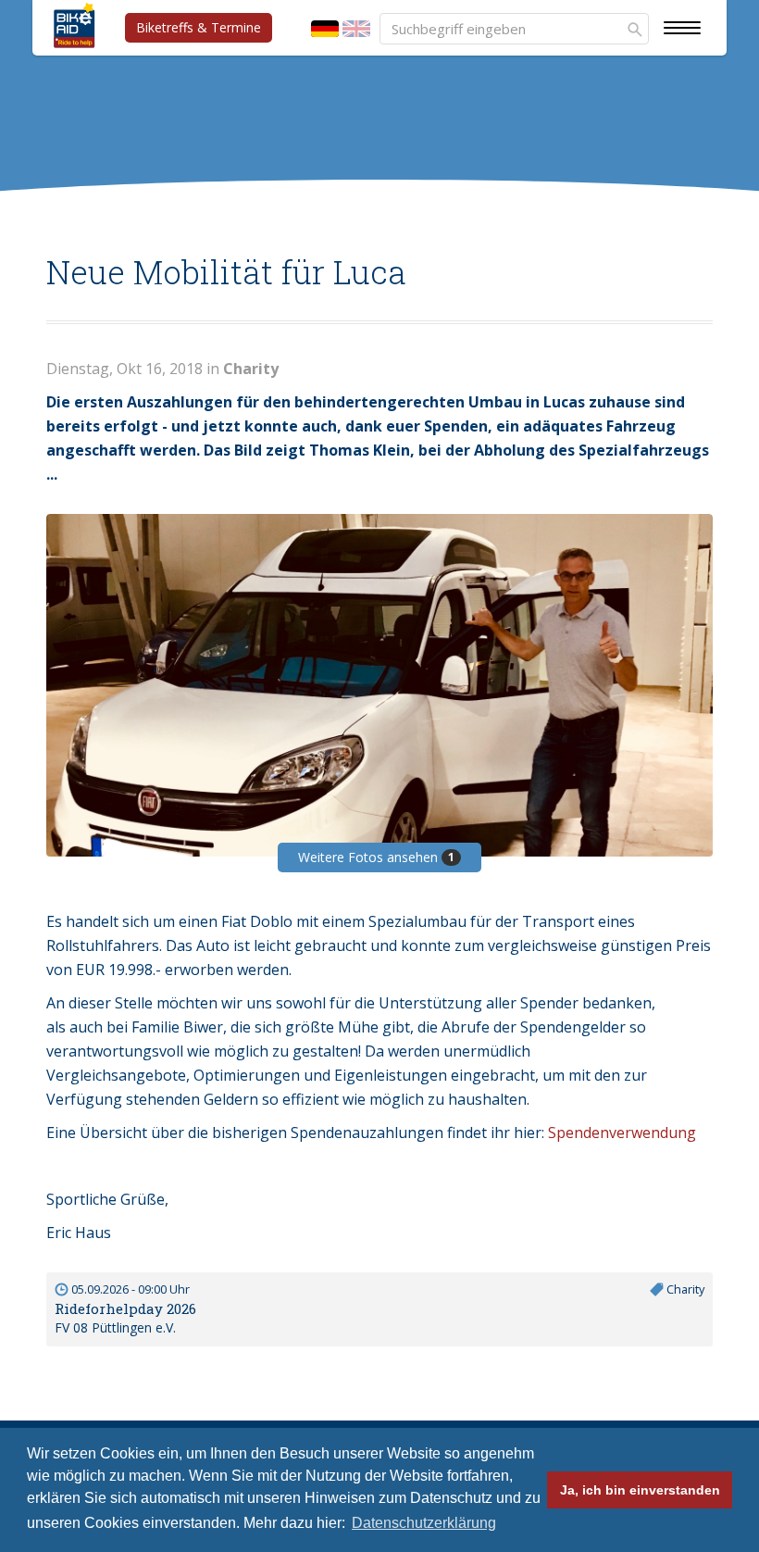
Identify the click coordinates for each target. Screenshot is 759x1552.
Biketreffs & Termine (198, 27)
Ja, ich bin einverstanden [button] (640, 1490)
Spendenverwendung (622, 1132)
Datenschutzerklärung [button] (424, 1523)
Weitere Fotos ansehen (376, 857)
